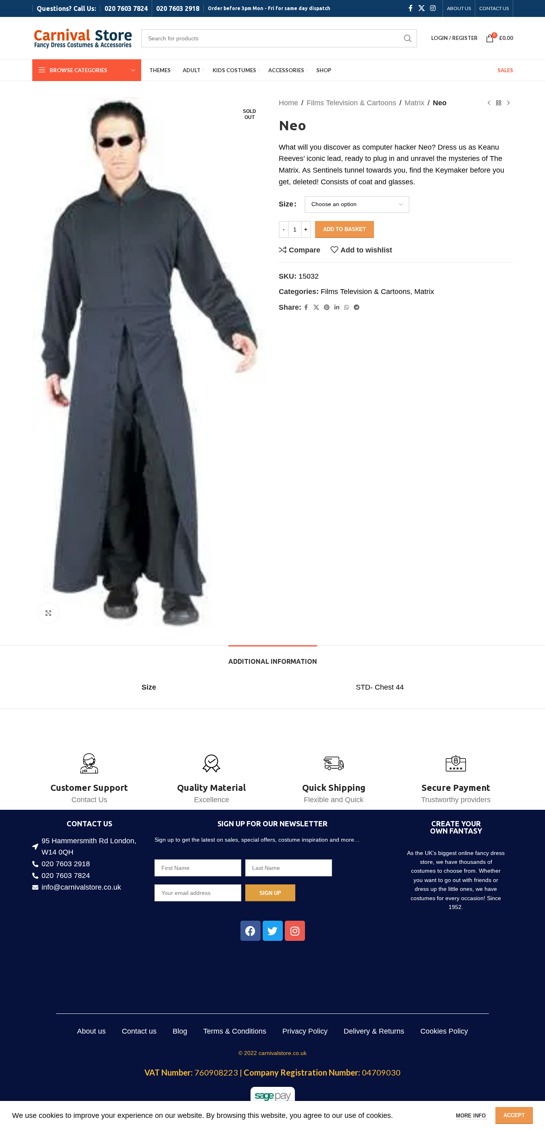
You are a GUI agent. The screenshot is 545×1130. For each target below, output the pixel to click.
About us (91, 1031)
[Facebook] (250, 931)
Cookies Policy (444, 1031)
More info (471, 1116)
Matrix (414, 103)
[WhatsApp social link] (346, 307)
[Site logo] (82, 37)
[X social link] (421, 8)
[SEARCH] (408, 38)
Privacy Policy (305, 1031)
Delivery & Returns (374, 1031)
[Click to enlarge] (48, 613)
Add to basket (344, 229)
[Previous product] (489, 103)
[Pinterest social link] (327, 307)
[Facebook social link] (411, 8)
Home (288, 103)
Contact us (139, 1031)
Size (286, 204)
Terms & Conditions (234, 1031)
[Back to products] (498, 103)
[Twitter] (273, 931)
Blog (180, 1031)
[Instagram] (295, 931)
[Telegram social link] (356, 307)
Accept (514, 1115)
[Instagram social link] (432, 8)
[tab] (272, 657)
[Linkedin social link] (337, 307)
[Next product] (508, 103)
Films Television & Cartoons (351, 103)
